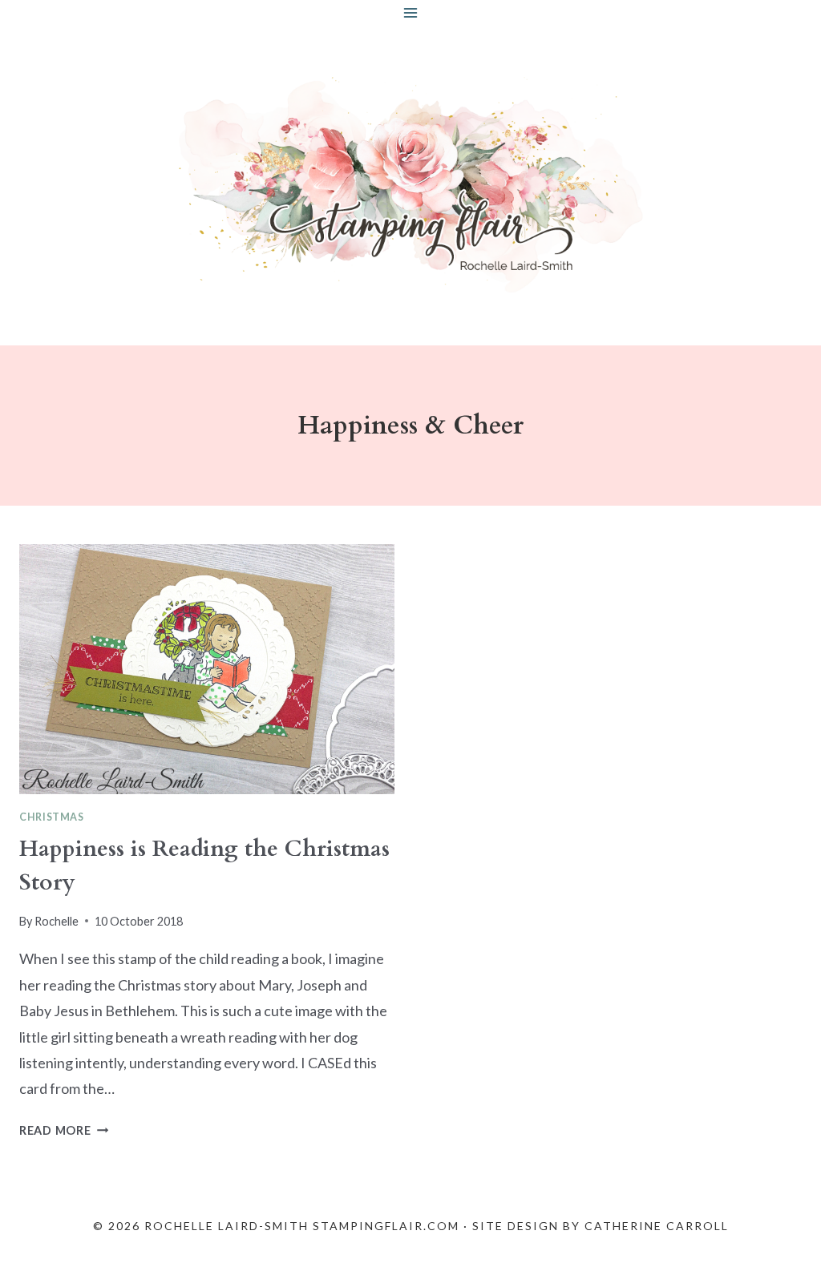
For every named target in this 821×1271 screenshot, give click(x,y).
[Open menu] (411, 12)
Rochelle (56, 921)
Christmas (51, 817)
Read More (63, 1130)
